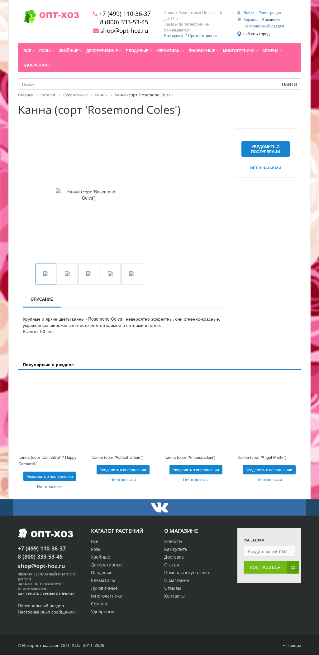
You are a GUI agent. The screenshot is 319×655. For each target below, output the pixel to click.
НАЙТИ (289, 84)
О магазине (176, 580)
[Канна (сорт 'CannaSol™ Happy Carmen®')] (50, 412)
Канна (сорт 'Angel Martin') (262, 457)
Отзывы (172, 588)
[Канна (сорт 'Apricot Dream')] (123, 412)
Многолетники (106, 596)
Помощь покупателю (186, 572)
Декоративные (107, 565)
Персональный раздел (264, 25)
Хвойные (100, 557)
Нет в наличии (265, 168)
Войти (249, 12)
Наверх (293, 645)
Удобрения (102, 611)
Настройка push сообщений (46, 612)
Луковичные (104, 588)
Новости (173, 541)
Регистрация (270, 12)
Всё (94, 541)
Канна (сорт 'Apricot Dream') (117, 457)
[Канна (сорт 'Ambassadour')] (196, 412)
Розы (96, 549)
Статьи (171, 565)
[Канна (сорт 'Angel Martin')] (269, 412)
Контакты (174, 596)
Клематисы (103, 580)
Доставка (174, 557)
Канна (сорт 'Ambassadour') (189, 457)
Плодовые (101, 572)
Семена (99, 604)
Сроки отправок (202, 35)
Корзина (251, 19)
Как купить (174, 35)
